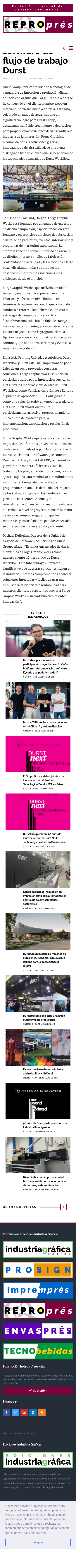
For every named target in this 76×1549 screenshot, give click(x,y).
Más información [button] (35, 1533)
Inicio (5, 1433)
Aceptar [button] (38, 1542)
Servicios (32, 1433)
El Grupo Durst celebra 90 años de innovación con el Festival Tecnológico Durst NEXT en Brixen (43, 780)
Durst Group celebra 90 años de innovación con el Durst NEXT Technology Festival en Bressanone (44, 838)
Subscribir (40, 1390)
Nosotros (18, 1433)
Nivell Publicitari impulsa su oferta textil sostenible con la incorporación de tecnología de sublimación (45, 1181)
